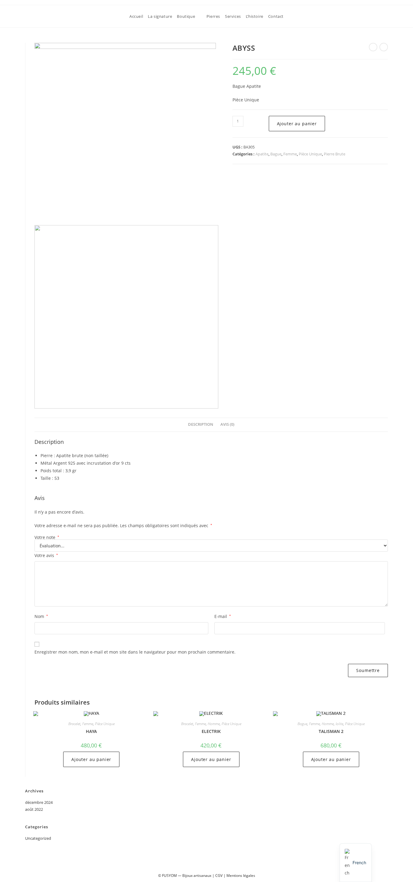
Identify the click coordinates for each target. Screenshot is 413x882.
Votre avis (46, 555)
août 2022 (34, 809)
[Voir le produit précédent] (373, 47)
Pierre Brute (334, 154)
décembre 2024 (39, 802)
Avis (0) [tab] (227, 424)
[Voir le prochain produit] (383, 47)
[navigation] (356, 862)
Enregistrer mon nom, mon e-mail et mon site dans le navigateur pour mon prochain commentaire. (135, 652)
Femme (290, 154)
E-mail (222, 616)
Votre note (46, 537)
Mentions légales (240, 875)
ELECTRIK (211, 731)
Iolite (339, 723)
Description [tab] (200, 424)
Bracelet (74, 723)
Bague (275, 154)
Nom (41, 616)
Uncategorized (38, 838)
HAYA (91, 731)
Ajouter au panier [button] (91, 759)
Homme (214, 723)
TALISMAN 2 (331, 731)
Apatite (261, 154)
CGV (219, 875)
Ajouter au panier (297, 123)
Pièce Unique (310, 154)
